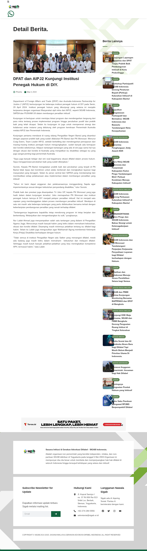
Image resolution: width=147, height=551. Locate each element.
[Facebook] (103, 511)
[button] (116, 53)
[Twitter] (108, 511)
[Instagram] (114, 511)
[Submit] (56, 514)
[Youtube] (120, 511)
